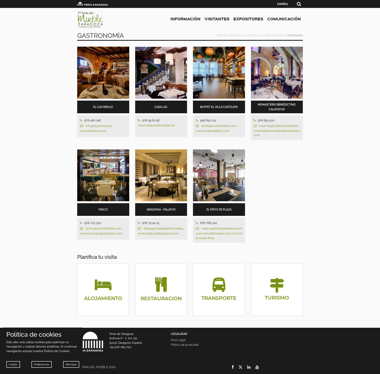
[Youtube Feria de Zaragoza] (259, 367)
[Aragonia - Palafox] (161, 175)
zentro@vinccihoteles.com (104, 228)
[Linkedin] (251, 367)
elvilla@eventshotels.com (219, 126)
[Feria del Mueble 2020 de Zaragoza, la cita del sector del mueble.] (112, 20)
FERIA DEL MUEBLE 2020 (229, 35)
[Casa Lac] (161, 73)
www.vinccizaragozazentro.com (101, 233)
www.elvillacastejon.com (212, 131)
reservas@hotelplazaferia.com (221, 228)
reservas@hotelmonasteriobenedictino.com (289, 126)
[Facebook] (235, 367)
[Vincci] (103, 175)
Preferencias (41, 364)
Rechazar (71, 364)
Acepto (13, 364)
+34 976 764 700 (120, 347)
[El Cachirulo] (103, 73)
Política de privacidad (185, 344)
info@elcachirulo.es (99, 126)
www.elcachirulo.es (93, 131)
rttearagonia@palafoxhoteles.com (166, 228)
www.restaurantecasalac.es (156, 125)
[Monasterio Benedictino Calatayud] (277, 73)
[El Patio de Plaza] (219, 175)
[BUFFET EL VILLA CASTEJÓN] (219, 73)
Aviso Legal (178, 340)
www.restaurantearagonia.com (158, 233)
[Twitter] (242, 367)
